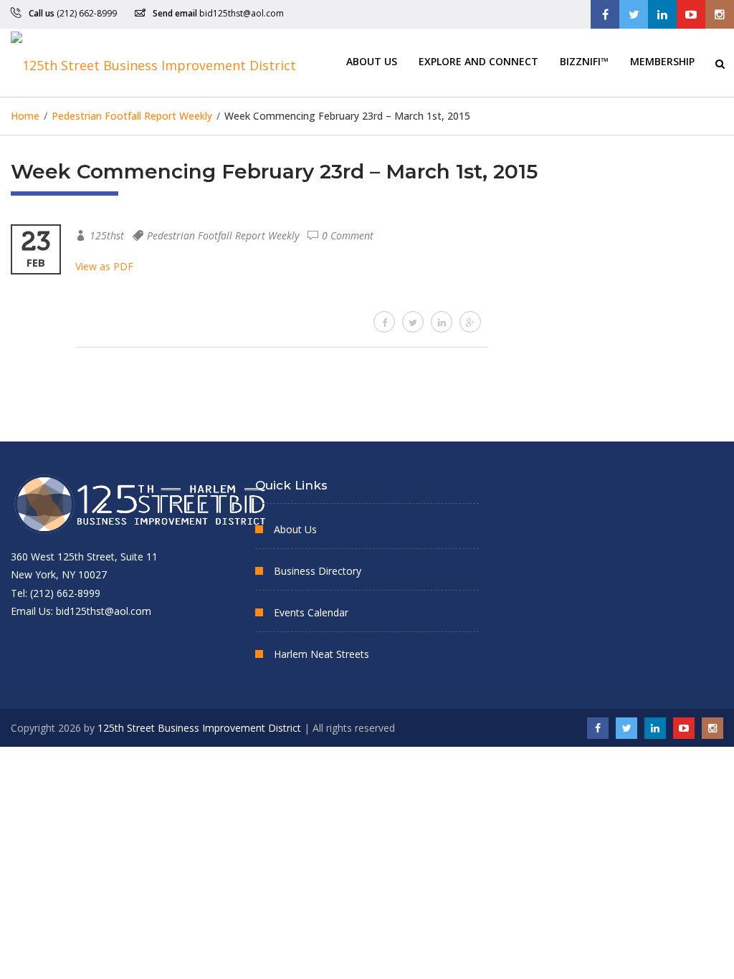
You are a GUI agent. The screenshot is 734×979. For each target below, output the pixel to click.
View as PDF (104, 266)
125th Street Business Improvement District (199, 728)
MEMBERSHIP (662, 60)
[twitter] (413, 322)
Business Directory (317, 571)
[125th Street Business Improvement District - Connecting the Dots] (153, 63)
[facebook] (384, 322)
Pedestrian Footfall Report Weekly (223, 235)
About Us (371, 60)
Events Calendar (311, 612)
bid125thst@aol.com (241, 13)
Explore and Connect (478, 60)
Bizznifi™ (584, 60)
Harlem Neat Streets (321, 654)
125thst (107, 235)
